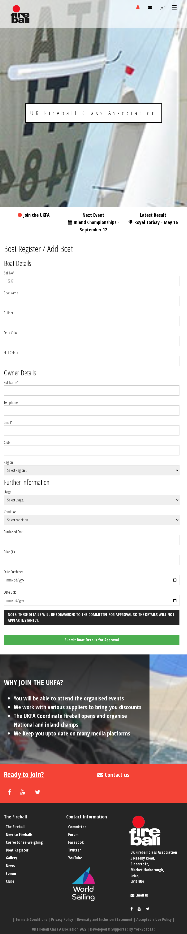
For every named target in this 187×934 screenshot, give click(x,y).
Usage (7, 492)
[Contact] (150, 7)
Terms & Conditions (31, 919)
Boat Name (11, 293)
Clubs (10, 881)
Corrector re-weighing (24, 842)
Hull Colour (11, 352)
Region (8, 462)
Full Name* (11, 382)
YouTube (75, 858)
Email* (8, 422)
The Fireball (15, 826)
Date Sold (10, 592)
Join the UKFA (36, 215)
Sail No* (9, 273)
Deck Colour (11, 333)
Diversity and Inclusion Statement (104, 919)
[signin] (137, 7)
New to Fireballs (19, 834)
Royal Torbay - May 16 (156, 222)
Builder (8, 313)
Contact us (116, 775)
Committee (77, 826)
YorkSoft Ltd (144, 929)
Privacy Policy (62, 919)
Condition (10, 512)
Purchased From (14, 532)
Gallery (11, 858)
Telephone (11, 402)
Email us (141, 895)
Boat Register (22, 249)
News (10, 865)
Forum (11, 873)
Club (7, 442)
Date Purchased (14, 571)
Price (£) (9, 551)
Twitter (74, 850)
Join (162, 7)
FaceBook (76, 842)
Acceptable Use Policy (154, 919)
